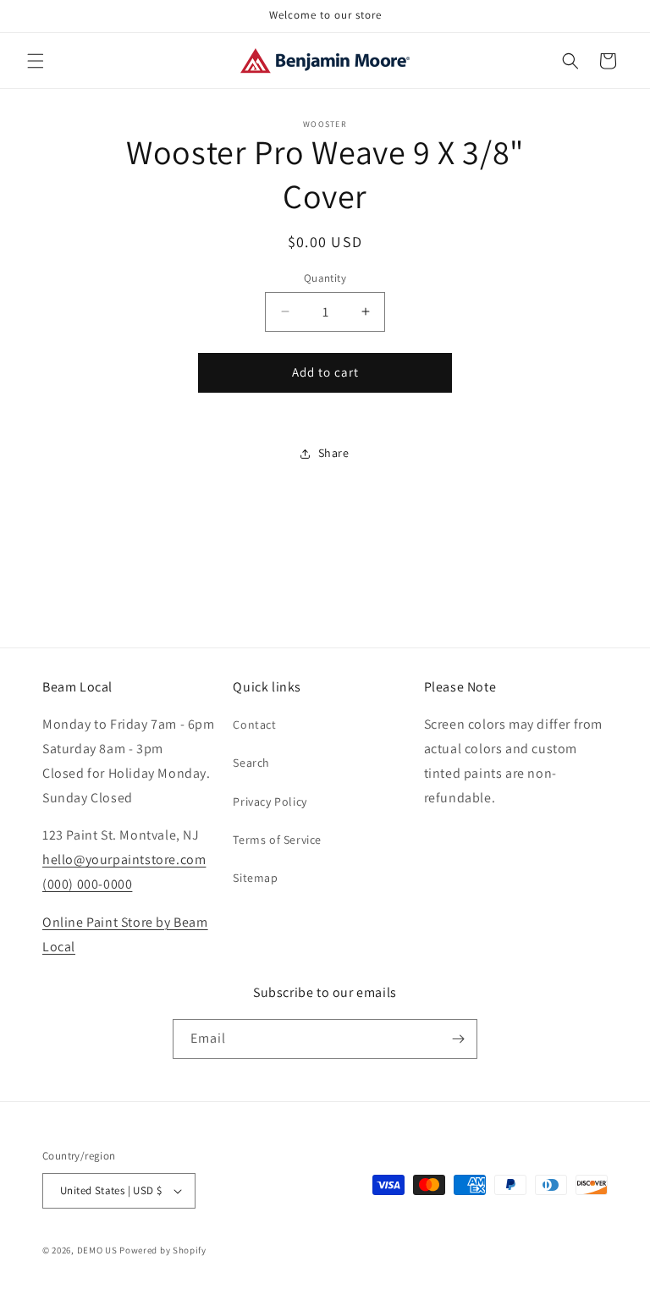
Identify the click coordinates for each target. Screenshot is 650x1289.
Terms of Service (277, 839)
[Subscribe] (457, 1039)
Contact (254, 724)
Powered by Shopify (163, 1250)
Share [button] (334, 452)
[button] (35, 61)
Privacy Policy (269, 801)
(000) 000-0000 (87, 884)
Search (251, 762)
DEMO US (97, 1250)
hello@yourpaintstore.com (124, 859)
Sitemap (255, 877)
